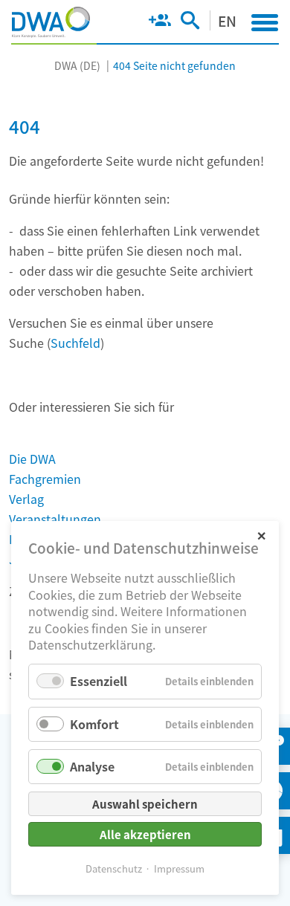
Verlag (26, 499)
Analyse (92, 766)
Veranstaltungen (55, 519)
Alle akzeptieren (145, 834)
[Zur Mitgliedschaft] (159, 23)
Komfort (94, 724)
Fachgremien (45, 479)
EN (227, 20)
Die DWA (32, 458)
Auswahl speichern (145, 804)
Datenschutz (114, 868)
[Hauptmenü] (264, 22)
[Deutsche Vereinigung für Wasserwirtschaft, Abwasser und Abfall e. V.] (51, 22)
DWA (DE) (77, 65)
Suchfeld (75, 343)
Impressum (179, 868)
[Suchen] (190, 23)
